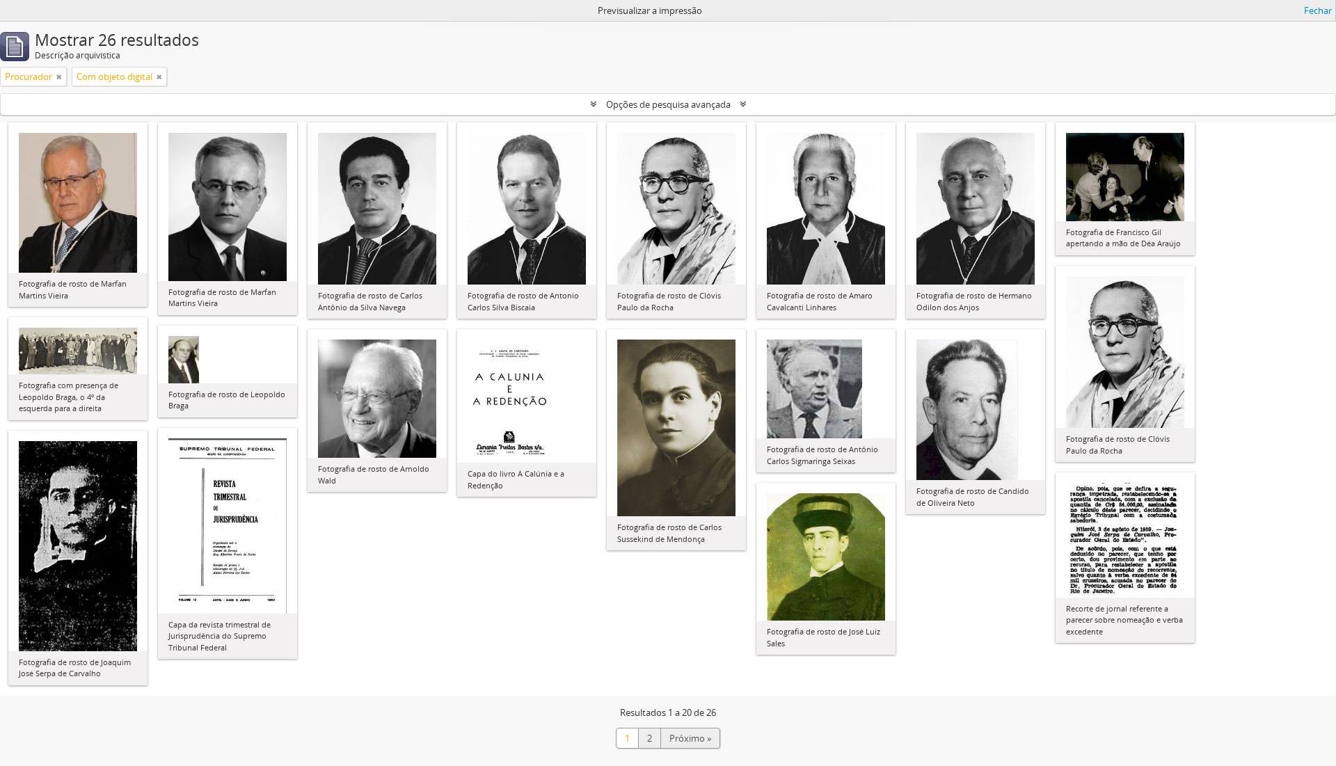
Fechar (1318, 10)
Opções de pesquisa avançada (668, 104)
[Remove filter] (59, 76)
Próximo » (690, 738)
